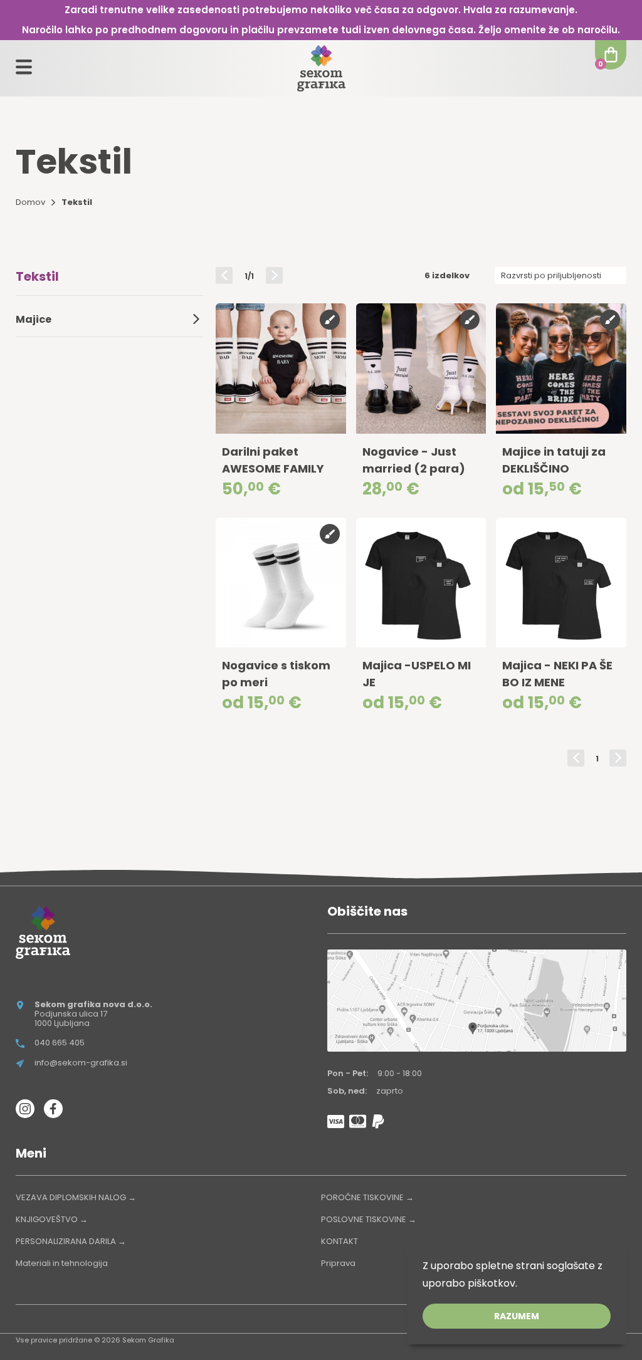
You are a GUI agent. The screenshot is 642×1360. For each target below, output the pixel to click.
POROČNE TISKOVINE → (367, 1197)
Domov (30, 202)
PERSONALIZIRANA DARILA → (71, 1241)
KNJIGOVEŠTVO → (52, 1219)
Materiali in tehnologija (62, 1263)
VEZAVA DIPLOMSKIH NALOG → (76, 1197)
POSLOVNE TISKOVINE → (368, 1219)
